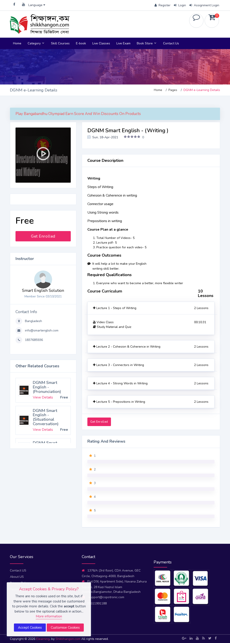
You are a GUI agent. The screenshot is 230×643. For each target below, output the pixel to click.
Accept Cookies (30, 627)
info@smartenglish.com (41, 330)
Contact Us (171, 43)
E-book (81, 43)
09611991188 (97, 603)
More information (49, 616)
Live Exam (123, 43)
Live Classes (101, 43)
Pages (172, 90)
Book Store (145, 43)
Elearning (43, 639)
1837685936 (33, 340)
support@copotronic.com (106, 597)
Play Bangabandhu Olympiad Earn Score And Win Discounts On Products (78, 113)
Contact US (18, 570)
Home (17, 43)
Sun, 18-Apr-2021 (104, 137)
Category (35, 43)
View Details (43, 397)
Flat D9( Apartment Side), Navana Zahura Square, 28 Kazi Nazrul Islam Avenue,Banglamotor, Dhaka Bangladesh (114, 586)
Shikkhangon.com (68, 639)
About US (17, 577)
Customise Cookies (65, 627)
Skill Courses (60, 43)
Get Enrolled (43, 236)
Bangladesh (33, 321)
